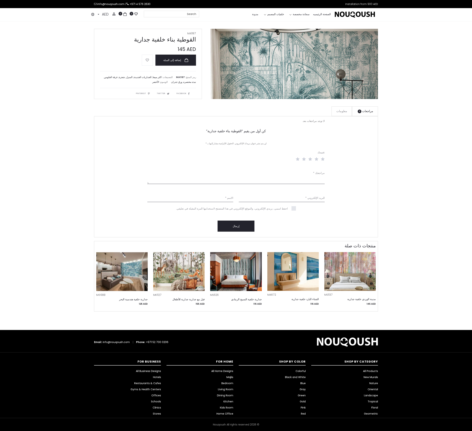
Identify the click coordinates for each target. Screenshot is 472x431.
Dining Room (225, 395)
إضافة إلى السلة (172, 60)
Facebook (181, 93)
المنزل (129, 77)
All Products (370, 371)
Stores (157, 414)
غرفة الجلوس (111, 77)
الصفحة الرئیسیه (322, 14)
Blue (303, 383)
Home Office (224, 414)
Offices (156, 395)
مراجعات (366, 111)
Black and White (295, 377)
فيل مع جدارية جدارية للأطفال (188, 299)
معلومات (341, 111)
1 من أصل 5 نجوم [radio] (322, 159)
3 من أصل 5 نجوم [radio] (309, 159)
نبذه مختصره (189, 82)
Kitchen (228, 401)
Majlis (229, 377)
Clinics (157, 407)
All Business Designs (148, 371)
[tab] (365, 111)
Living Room (225, 389)
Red (303, 414)
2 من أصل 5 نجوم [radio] (315, 159)
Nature (373, 383)
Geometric (371, 414)
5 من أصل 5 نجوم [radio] (297, 159)
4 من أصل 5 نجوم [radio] (303, 159)
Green (302, 395)
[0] (136, 13)
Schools (156, 401)
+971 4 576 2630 (140, 4)
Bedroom (227, 383)
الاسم (229, 198)
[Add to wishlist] (147, 60)
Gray (303, 389)
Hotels (157, 377)
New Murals (371, 377)
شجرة (122, 77)
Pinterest (141, 93)
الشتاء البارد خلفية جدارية (305, 299)
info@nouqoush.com (111, 4)
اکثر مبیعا (157, 77)
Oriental (373, 389)
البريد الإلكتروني (315, 198)
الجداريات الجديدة (143, 77)
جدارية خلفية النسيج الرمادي (246, 299)
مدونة (255, 14)
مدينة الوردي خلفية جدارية (361, 299)
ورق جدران (176, 82)
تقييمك (321, 152)
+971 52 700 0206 (157, 342)
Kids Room (226, 407)
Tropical (373, 401)
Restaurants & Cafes (147, 383)
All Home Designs (222, 371)
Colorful (301, 371)
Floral (374, 407)
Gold (303, 401)
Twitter (161, 93)
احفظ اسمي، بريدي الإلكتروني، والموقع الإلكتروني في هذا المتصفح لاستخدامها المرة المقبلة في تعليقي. (232, 208)
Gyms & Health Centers (146, 389)
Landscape (371, 395)
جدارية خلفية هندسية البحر (133, 299)
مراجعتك (319, 173)
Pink (303, 407)
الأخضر (155, 82)
